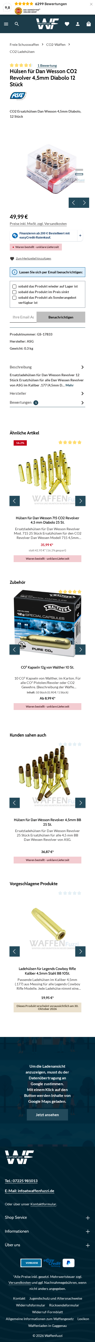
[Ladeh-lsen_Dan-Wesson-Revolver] (49, 168)
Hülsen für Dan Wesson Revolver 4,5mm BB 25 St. (47, 822)
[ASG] (47, 96)
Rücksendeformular (64, 1305)
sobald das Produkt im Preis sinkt (43, 292)
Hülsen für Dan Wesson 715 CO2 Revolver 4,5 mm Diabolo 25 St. (47, 520)
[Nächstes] (84, 203)
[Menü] (6, 24)
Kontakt (19, 1298)
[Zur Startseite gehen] (47, 24)
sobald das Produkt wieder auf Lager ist (48, 286)
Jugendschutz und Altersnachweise (55, 1298)
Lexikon (83, 1319)
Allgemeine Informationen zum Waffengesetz (40, 1319)
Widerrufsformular (30, 1305)
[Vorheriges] (74, 203)
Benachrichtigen (60, 317)
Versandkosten (20, 1282)
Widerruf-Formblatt (47, 1312)
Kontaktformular (43, 1204)
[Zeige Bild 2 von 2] (79, 174)
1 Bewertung (47, 65)
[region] (49, 168)
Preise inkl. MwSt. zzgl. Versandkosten (38, 223)
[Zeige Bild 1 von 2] (79, 170)
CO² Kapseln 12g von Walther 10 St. (47, 667)
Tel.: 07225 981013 (21, 1180)
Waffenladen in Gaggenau (47, 1325)
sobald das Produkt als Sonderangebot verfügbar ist (47, 300)
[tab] (47, 376)
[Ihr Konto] (78, 24)
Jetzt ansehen (47, 1114)
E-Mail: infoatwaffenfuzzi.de (29, 1190)
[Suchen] (17, 24)
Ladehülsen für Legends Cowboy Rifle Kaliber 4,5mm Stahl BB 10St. (47, 971)
